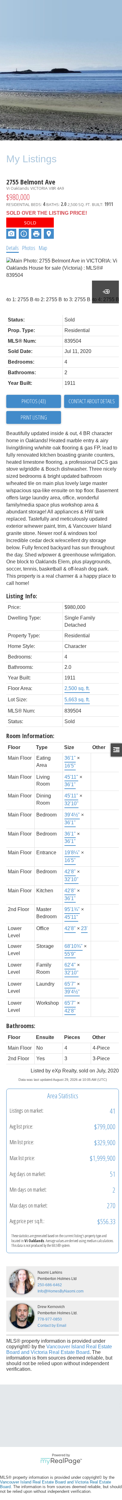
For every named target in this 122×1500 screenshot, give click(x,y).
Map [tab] (43, 248)
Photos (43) (34, 401)
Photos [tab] (28, 248)
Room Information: (30, 736)
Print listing (34, 417)
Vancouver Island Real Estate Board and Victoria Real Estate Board (59, 1349)
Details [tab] (12, 248)
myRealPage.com (61, 1461)
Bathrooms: (20, 1026)
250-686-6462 (50, 1285)
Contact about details (92, 401)
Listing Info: (21, 596)
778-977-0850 (50, 1319)
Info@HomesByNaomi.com (61, 1291)
